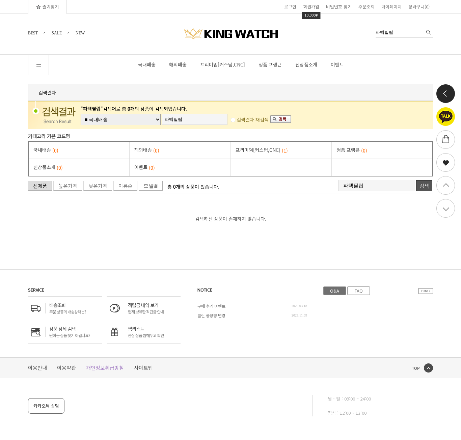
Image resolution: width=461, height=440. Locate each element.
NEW (80, 33)
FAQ (359, 290)
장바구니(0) (419, 6)
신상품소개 (306, 64)
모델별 (151, 185)
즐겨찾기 (51, 6)
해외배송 (178, 64)
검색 (424, 185)
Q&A (334, 290)
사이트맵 (143, 367)
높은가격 (67, 185)
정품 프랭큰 (270, 64)
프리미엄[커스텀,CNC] (222, 64)
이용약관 (66, 367)
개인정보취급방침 (105, 367)
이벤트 (337, 64)
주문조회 (366, 6)
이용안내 (37, 367)
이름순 (125, 185)
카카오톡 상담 (46, 406)
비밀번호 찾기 (339, 6)
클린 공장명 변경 (211, 315)
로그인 (290, 6)
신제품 (40, 185)
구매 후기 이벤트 (211, 306)
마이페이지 (391, 6)
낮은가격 (97, 185)
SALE (57, 33)
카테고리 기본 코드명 (49, 136)
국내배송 (147, 64)
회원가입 (311, 6)
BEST (33, 33)
